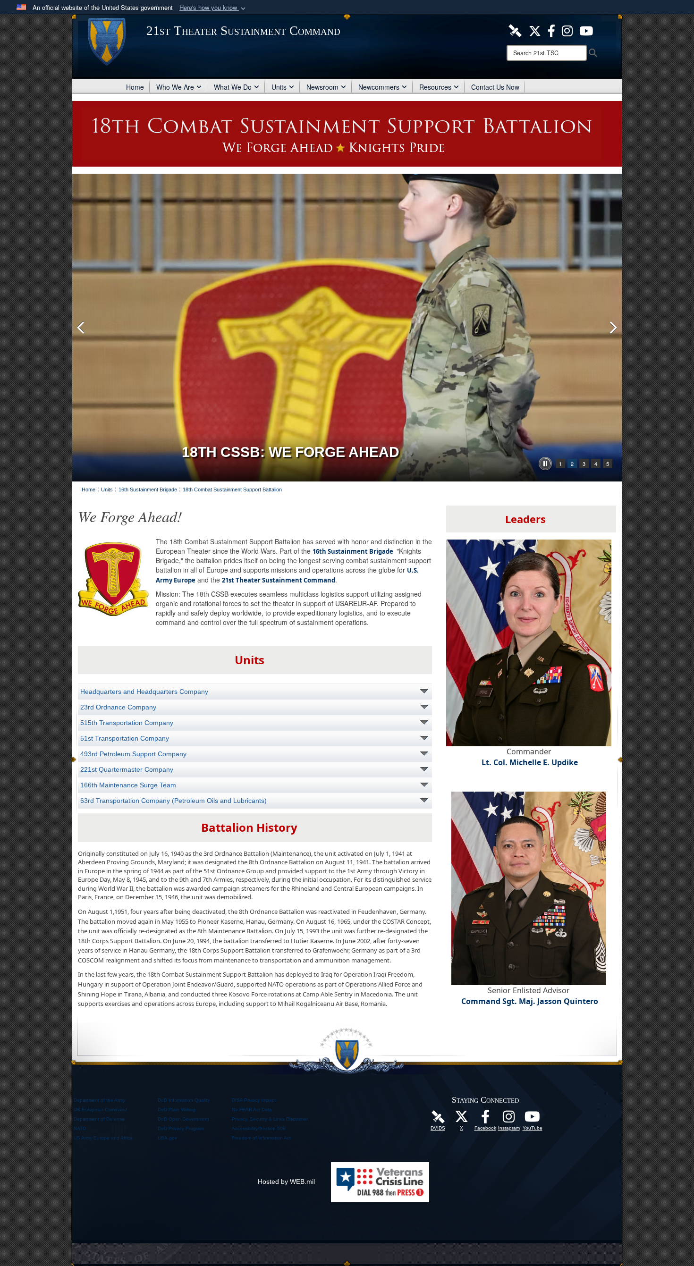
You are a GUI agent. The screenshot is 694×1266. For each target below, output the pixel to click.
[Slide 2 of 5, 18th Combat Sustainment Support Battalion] (347, 327)
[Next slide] (612, 327)
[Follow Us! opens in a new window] (535, 29)
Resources (435, 87)
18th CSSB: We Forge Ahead (290, 452)
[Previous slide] (81, 327)
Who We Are (175, 87)
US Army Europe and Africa (103, 1137)
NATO (80, 1128)
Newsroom (322, 87)
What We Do (233, 87)
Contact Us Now (495, 87)
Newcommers (378, 87)
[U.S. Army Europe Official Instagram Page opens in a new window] (567, 29)
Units (279, 87)
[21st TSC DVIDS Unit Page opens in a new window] (515, 29)
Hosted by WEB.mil (286, 1181)
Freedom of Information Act (261, 1137)
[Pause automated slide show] (545, 463)
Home (135, 87)
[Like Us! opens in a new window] (551, 29)
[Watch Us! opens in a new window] (532, 1119)
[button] (213, 8)
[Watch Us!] (586, 29)
